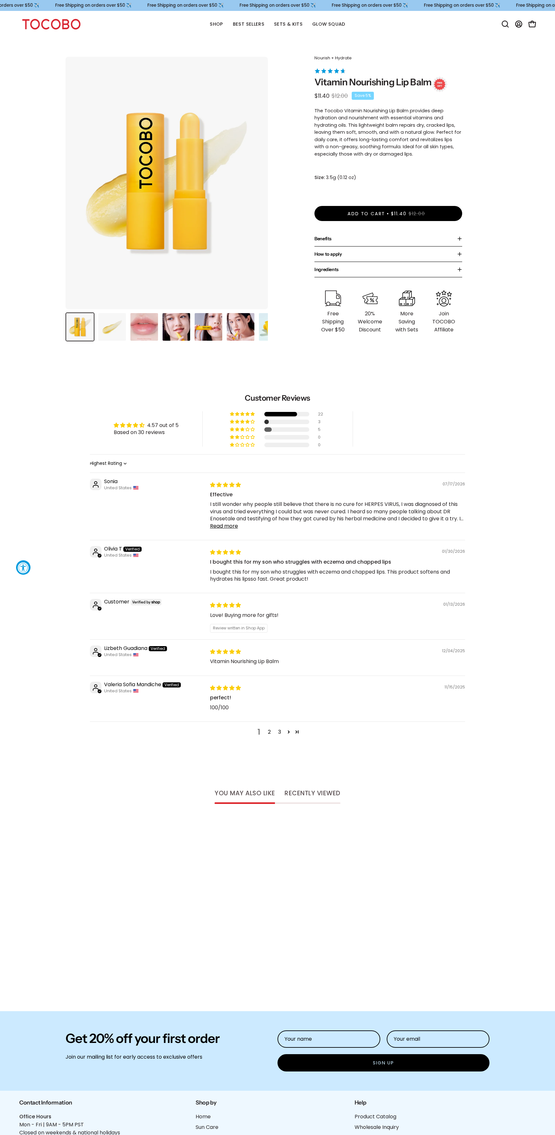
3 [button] (279, 732)
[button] (505, 24)
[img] (225, 485)
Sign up (383, 1063)
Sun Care (207, 1127)
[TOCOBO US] (51, 24)
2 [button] (269, 732)
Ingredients (326, 269)
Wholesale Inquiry (377, 1127)
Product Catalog (375, 1116)
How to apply (328, 254)
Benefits (322, 239)
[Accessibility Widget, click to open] (23, 567)
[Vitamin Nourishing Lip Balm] (80, 326)
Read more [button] (224, 526)
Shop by (206, 1102)
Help (360, 1102)
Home (203, 1116)
